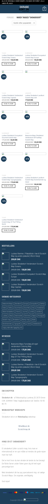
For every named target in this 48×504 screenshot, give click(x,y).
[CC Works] (31, 500)
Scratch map (7, 320)
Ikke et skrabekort (8, 312)
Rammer (27, 316)
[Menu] (3, 9)
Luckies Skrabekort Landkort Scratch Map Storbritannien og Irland (35, 180)
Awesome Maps (8, 304)
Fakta (10, 308)
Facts (4, 308)
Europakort (34, 304)
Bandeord (18, 304)
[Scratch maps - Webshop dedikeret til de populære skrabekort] (24, 9)
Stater (34, 320)
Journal (24, 312)
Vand (29, 324)
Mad (11, 316)
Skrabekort (16, 320)
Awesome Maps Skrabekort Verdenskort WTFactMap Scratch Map (34, 137)
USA (24, 324)
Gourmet (27, 308)
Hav (33, 308)
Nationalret (18, 316)
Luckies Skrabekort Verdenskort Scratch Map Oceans (12, 56)
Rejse (34, 316)
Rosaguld (41, 316)
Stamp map (26, 320)
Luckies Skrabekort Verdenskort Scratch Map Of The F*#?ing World (12, 222)
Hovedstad (40, 308)
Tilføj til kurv (8, 64)
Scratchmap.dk (24, 429)
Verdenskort (37, 324)
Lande (32, 312)
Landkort (39, 312)
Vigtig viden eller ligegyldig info (12, 328)
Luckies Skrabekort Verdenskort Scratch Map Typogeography (12, 179)
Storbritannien (7, 324)
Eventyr (42, 304)
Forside (10, 17)
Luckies (5, 316)
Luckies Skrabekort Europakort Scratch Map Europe (35, 56)
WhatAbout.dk (24, 426)
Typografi (17, 324)
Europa (26, 304)
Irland (18, 312)
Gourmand (18, 308)
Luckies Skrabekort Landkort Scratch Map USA (34, 96)
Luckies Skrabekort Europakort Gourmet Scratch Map (12, 136)
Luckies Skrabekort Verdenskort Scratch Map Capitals (12, 96)
